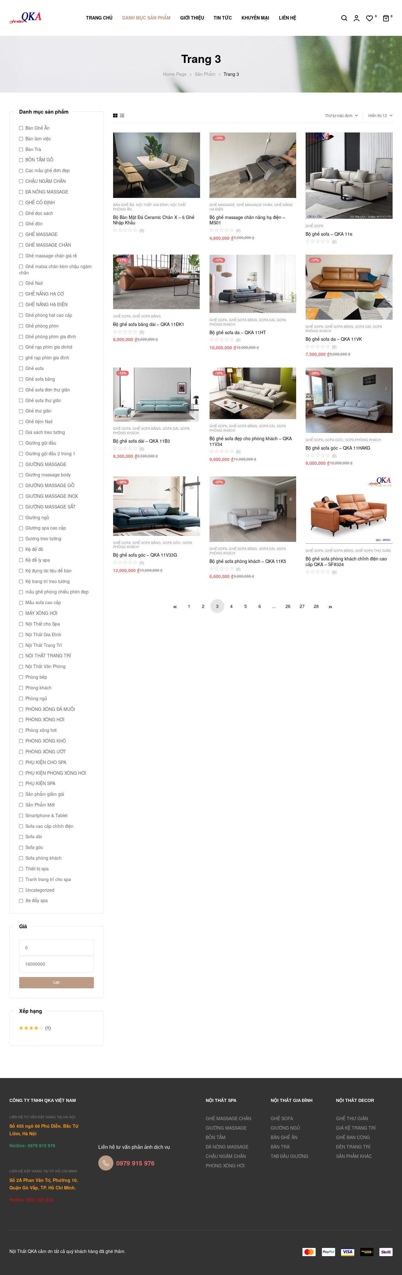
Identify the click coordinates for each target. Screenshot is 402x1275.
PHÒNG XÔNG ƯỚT (45, 751)
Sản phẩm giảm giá (44, 794)
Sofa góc (334, 439)
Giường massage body (48, 474)
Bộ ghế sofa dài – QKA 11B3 (141, 441)
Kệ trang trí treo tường (47, 581)
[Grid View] (115, 115)
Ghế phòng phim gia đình (50, 336)
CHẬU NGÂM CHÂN (45, 181)
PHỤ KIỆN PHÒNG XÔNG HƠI (55, 773)
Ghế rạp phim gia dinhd (48, 347)
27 (302, 606)
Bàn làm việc (38, 138)
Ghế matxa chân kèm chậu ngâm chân (55, 269)
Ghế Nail (34, 283)
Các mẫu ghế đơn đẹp (47, 170)
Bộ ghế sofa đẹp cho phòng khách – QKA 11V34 (250, 441)
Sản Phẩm (205, 74)
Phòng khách (38, 687)
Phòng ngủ (36, 698)
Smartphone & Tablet (46, 815)
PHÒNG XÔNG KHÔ (45, 741)
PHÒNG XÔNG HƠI (44, 719)
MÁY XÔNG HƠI (41, 613)
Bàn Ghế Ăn (123, 204)
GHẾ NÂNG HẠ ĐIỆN (46, 304)
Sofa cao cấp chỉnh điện (49, 826)
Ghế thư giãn (38, 410)
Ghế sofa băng (147, 315)
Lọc (56, 982)
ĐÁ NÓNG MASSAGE (46, 191)
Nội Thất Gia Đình (152, 204)
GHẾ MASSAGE (222, 204)
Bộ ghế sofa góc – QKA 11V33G (145, 555)
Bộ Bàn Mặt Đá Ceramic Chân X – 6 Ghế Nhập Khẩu (153, 220)
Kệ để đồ (34, 549)
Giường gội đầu (40, 443)
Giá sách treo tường (45, 432)
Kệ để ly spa (37, 560)
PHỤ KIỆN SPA (40, 783)
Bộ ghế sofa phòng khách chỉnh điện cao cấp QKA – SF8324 (346, 561)
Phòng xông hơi (41, 730)
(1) (35, 1028)
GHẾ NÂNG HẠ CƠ (44, 293)
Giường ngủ (37, 517)
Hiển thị (375, 115)
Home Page (175, 74)
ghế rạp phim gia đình (47, 357)
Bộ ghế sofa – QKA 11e (329, 234)
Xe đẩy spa (36, 900)
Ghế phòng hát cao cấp (48, 315)
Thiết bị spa (37, 868)
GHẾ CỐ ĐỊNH (40, 202)
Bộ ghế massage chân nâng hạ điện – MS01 (247, 220)
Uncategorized (39, 890)
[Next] (330, 606)
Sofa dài (267, 319)
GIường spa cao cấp (45, 528)
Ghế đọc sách (39, 213)
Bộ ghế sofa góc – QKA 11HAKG (338, 448)
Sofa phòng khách (363, 439)
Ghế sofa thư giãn (373, 550)
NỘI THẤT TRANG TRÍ (48, 655)
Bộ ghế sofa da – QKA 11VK (334, 339)
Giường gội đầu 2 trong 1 (50, 453)
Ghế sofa (314, 225)
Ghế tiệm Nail (38, 421)
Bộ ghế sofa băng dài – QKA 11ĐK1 (148, 324)
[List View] (122, 115)
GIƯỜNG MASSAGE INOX (51, 496)
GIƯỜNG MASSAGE (45, 464)
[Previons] (175, 606)
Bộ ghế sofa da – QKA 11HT (237, 332)
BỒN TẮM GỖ (39, 159)
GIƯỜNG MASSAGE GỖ (49, 485)
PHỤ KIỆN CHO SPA (45, 762)
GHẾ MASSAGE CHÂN (254, 204)
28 (316, 606)
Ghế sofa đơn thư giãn (47, 389)
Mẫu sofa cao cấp (43, 602)
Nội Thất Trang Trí (43, 645)
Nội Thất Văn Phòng (45, 666)
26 (288, 606)
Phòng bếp (36, 677)
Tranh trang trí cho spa (48, 879)
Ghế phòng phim (42, 326)
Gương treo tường (43, 538)
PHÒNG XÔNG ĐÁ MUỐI (50, 709)
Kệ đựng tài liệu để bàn (48, 570)
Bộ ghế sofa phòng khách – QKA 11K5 (247, 561)
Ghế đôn (34, 223)
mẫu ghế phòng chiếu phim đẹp (57, 591)
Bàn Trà (33, 149)
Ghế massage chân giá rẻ (51, 255)
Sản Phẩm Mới (40, 804)
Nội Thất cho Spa (42, 624)
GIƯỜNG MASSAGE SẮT (50, 506)
